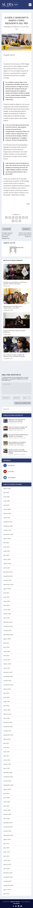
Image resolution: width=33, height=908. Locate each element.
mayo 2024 (6, 601)
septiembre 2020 (8, 785)
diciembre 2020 (7, 772)
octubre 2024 (7, 580)
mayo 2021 (6, 751)
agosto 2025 (7, 538)
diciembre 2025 (7, 522)
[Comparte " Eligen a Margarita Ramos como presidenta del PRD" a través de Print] (20, 221)
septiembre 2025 (8, 534)
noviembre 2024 (8, 576)
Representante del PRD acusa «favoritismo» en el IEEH (12, 307)
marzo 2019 (6, 860)
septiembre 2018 (8, 885)
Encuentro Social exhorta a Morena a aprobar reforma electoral (15, 283)
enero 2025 (6, 568)
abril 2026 (6, 505)
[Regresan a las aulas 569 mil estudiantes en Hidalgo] (5, 421)
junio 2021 (6, 747)
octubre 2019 (7, 831)
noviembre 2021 (8, 726)
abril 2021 (6, 756)
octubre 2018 (7, 881)
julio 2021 (6, 743)
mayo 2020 (6, 802)
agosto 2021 (7, 739)
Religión (22, 445)
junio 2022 (6, 697)
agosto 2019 (7, 839)
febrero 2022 (7, 714)
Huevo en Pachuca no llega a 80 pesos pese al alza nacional (17, 427)
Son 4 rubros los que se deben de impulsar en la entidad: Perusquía (14, 355)
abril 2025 (6, 555)
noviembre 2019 (8, 827)
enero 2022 (6, 718)
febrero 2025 (7, 563)
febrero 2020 (7, 814)
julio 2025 (6, 542)
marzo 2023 (6, 660)
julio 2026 (6, 492)
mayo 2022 (6, 701)
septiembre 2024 (8, 584)
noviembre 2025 (8, 526)
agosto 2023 (7, 639)
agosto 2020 (7, 789)
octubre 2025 (7, 530)
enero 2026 (6, 517)
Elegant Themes (15, 901)
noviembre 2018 (8, 877)
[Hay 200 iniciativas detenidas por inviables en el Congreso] (5, 436)
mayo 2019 (6, 852)
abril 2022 (6, 705)
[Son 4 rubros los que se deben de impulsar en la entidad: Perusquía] (16, 344)
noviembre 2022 (8, 676)
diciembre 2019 (7, 822)
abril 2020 (6, 806)
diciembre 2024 (7, 572)
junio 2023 (6, 647)
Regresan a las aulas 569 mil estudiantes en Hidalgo (16, 420)
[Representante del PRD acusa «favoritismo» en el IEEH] (16, 296)
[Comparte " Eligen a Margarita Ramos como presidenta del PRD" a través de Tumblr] (16, 217)
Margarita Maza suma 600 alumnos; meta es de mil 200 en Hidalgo (17, 451)
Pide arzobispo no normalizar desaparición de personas (17, 443)
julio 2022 (6, 693)
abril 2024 (6, 605)
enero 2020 (6, 818)
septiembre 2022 (8, 685)
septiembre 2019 (8, 835)
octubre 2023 (7, 630)
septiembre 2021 (8, 735)
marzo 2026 (6, 509)
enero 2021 (6, 768)
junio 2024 (6, 597)
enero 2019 (6, 868)
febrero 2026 (7, 513)
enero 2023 (6, 668)
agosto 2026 (7, 488)
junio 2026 (6, 497)
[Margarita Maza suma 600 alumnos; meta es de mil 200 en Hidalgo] (5, 451)
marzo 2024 (6, 609)
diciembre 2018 (7, 873)
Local (21, 422)
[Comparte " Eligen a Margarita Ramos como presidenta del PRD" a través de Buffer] (26, 217)
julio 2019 (6, 843)
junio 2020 (6, 797)
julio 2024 (6, 593)
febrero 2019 (7, 864)
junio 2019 (6, 848)
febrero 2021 (7, 764)
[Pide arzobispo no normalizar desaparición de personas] (5, 443)
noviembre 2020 (8, 777)
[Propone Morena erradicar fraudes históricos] (16, 320)
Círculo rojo (24, 27)
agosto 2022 (7, 689)
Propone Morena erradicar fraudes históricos (14, 331)
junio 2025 (6, 547)
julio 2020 (6, 793)
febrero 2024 (7, 614)
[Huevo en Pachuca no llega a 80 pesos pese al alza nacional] (5, 428)
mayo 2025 (6, 551)
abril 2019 (6, 856)
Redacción (16, 27)
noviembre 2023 (8, 626)
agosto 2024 (7, 589)
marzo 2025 (6, 559)
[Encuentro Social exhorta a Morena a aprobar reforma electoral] (16, 272)
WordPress (16, 903)
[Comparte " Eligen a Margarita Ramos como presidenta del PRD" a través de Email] (16, 221)
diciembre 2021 (7, 722)
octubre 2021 (7, 731)
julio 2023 (6, 643)
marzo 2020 (6, 810)
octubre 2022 (7, 680)
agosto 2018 (7, 889)
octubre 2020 (7, 781)
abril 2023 (6, 655)
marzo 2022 (6, 710)
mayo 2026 (6, 501)
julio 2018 (6, 893)
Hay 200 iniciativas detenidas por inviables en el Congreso (18, 435)
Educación (22, 454)
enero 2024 (6, 618)
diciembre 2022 (7, 672)
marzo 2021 (6, 760)
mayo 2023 (6, 651)
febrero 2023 (7, 664)
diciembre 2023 (7, 622)
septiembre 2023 (8, 634)
